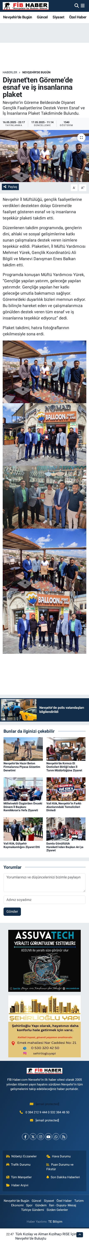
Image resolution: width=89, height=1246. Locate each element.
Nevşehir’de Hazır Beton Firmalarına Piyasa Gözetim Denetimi (22, 767)
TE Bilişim (55, 1221)
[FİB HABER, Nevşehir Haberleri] (26, 6)
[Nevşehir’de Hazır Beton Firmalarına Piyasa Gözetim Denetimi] (23, 749)
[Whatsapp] (56, 1136)
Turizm (79, 1201)
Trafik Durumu (20, 1164)
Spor (29, 1205)
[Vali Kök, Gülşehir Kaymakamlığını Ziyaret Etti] (23, 829)
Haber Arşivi (19, 1185)
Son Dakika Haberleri (65, 1177)
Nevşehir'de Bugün (17, 17)
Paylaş (12, 187)
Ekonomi (17, 1205)
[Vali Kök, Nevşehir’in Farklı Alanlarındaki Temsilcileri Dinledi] (66, 789)
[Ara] (77, 6)
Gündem (41, 1205)
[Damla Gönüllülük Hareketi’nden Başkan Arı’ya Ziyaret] (66, 829)
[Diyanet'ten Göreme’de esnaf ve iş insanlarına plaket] (44, 156)
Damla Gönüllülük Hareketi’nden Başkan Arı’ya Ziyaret (64, 847)
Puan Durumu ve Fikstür (60, 1167)
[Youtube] (48, 1136)
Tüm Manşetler (21, 1177)
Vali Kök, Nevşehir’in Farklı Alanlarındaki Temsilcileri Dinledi (63, 807)
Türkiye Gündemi (32, 1210)
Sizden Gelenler (57, 1210)
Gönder (12, 911)
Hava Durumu (61, 1156)
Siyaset (58, 17)
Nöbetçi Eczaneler (24, 1156)
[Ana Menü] (83, 6)
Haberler (10, 72)
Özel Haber (78, 17)
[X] (33, 1136)
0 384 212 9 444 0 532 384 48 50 (47, 1112)
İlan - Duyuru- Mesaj (62, 1205)
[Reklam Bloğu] (44, 960)
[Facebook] (25, 1136)
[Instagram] (40, 1136)
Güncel (42, 17)
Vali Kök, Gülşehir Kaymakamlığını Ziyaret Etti (22, 845)
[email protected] (47, 1104)
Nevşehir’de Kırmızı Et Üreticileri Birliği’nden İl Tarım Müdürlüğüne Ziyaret (64, 767)
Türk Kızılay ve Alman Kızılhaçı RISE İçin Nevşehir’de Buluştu (45, 1236)
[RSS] (63, 1136)
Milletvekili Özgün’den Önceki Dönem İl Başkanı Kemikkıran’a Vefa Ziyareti (23, 807)
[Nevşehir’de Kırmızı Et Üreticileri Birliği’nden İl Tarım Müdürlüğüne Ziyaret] (66, 749)
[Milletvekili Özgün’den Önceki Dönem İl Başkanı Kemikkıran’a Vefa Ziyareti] (23, 789)
